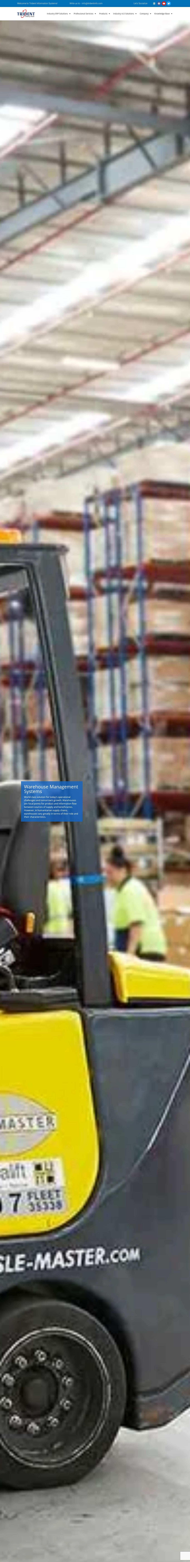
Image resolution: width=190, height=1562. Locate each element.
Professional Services (83, 13)
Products (103, 13)
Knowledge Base (162, 13)
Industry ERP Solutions (57, 13)
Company (144, 13)
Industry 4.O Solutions (123, 13)
